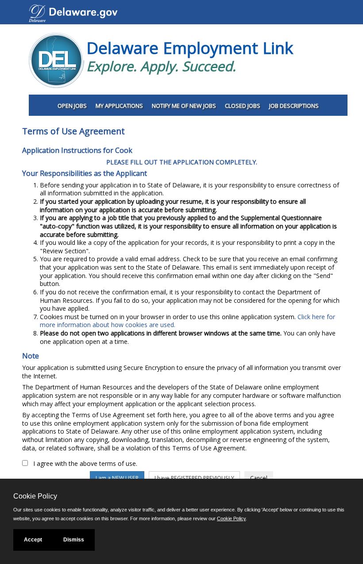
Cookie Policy (231, 518)
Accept (33, 540)
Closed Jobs (242, 106)
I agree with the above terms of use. (85, 463)
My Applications (119, 106)
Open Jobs (72, 106)
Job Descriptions (294, 106)
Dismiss (73, 540)
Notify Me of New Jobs (184, 106)
